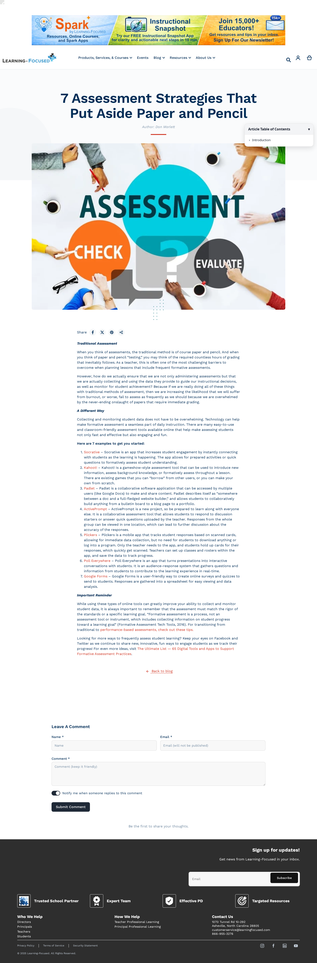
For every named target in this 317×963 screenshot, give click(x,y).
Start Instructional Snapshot (158, 30)
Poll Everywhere (97, 561)
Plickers (90, 535)
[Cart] (309, 57)
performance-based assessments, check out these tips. (146, 630)
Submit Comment (71, 807)
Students (24, 936)
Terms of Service (53, 945)
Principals (24, 926)
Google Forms (95, 576)
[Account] (298, 57)
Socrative (92, 452)
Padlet (89, 488)
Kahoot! (90, 468)
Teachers (23, 931)
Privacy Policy (25, 945)
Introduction (261, 140)
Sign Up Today (243, 30)
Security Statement (85, 945)
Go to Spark (74, 30)
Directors (24, 922)
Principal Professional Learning (138, 926)
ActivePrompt (95, 509)
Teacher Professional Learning (137, 922)
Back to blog (162, 671)
